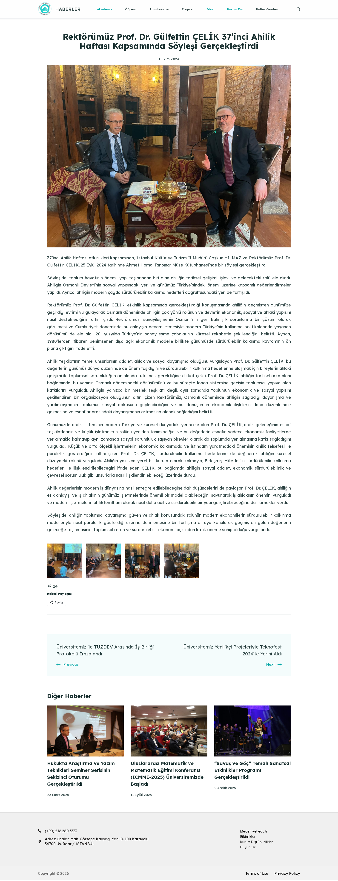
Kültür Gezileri (267, 9)
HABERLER (67, 9)
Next (270, 664)
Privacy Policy (287, 873)
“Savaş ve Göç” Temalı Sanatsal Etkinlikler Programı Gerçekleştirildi (252, 770)
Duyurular (248, 847)
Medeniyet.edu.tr (253, 831)
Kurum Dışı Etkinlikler (256, 842)
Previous (70, 664)
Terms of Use (257, 873)
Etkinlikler (247, 837)
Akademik (104, 9)
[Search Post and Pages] (296, 9)
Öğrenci (131, 9)
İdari (210, 9)
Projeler (188, 9)
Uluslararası (159, 9)
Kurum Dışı (235, 9)
